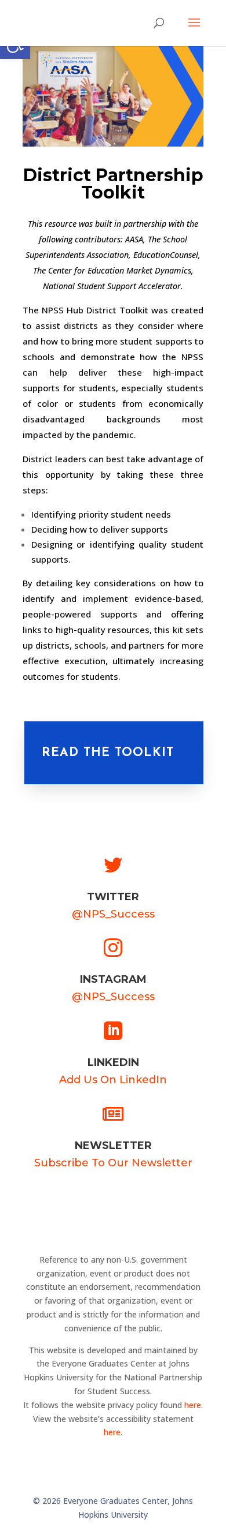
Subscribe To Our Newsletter (113, 1162)
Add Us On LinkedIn (113, 1079)
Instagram (113, 979)
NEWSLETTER (113, 1145)
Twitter (113, 896)
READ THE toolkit (108, 753)
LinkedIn (113, 1062)
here (192, 1404)
